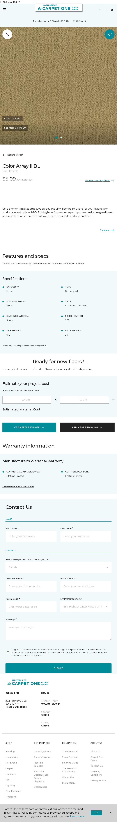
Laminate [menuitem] (10, 774)
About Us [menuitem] (95, 751)
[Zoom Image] (7, 34)
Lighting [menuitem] (10, 785)
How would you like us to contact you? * (26, 560)
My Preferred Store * (71, 599)
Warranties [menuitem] (68, 777)
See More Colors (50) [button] (15, 127)
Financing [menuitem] (10, 796)
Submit (58, 668)
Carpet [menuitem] (9, 768)
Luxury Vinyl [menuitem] (12, 757)
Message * (10, 619)
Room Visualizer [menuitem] (43, 757)
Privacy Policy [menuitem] (98, 780)
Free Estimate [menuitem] (13, 791)
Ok (96, 812)
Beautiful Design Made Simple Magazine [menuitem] (41, 776)
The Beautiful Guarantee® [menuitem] (69, 770)
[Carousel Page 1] (56, 137)
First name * (11, 528)
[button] (100, 9)
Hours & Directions (16, 706)
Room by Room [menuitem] (42, 751)
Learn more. (77, 816)
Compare (105, 230)
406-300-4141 (80, 21)
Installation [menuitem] (68, 783)
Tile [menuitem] (7, 779)
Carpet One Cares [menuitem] (96, 759)
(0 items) (112, 10)
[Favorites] (106, 9)
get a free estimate (27, 427)
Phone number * (14, 578)
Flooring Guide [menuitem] (70, 762)
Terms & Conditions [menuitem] (96, 773)
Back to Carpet (15, 154)
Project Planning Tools (97, 180)
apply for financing (85, 427)
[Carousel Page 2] (61, 137)
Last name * (66, 528)
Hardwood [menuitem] (11, 762)
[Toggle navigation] (4, 10)
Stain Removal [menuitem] (70, 751)
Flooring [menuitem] (10, 751)
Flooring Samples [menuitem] (38, 764)
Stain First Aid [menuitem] (70, 757)
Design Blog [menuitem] (40, 787)
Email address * (68, 578)
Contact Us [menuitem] (96, 766)
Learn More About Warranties (18, 486)
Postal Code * (12, 599)
